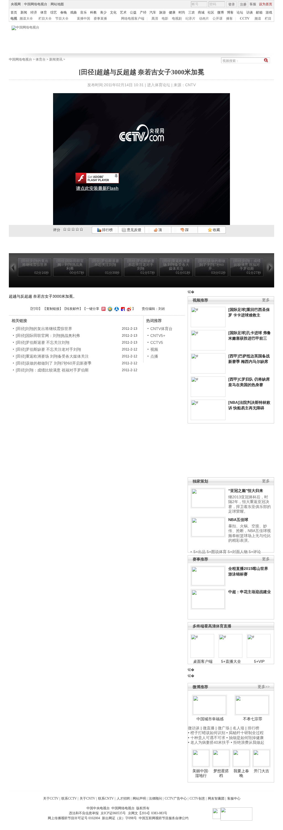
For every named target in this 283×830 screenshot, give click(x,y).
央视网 (16, 4)
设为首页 (265, 4)
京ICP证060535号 (113, 813)
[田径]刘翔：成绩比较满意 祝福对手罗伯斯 (52, 370)
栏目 (268, 18)
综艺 (53, 12)
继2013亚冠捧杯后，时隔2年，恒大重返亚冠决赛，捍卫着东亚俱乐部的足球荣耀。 (249, 504)
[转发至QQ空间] (109, 309)
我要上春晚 (241, 773)
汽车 (153, 12)
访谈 (249, 12)
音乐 (83, 12)
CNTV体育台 (161, 328)
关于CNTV (87, 798)
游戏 (269, 12)
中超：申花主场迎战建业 (249, 592)
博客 (230, 12)
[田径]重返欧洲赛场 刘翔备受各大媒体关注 (52, 356)
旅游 (162, 12)
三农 (191, 12)
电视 (14, 18)
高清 (154, 18)
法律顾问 (155, 798)
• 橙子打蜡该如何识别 (206, 732)
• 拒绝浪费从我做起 (247, 742)
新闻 (23, 12)
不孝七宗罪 (252, 719)
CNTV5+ (157, 335)
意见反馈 (133, 230)
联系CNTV (106, 798)
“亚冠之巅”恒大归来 (245, 490)
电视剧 (177, 18)
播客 (229, 18)
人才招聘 (123, 798)
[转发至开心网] (103, 309)
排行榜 (107, 230)
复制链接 (52, 309)
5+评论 (255, 551)
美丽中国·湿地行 (200, 773)
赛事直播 (100, 18)
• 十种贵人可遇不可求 (207, 737)
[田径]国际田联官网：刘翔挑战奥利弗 (48, 335)
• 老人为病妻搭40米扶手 (209, 742)
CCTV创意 (197, 798)
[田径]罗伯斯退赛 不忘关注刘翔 (42, 342)
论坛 (240, 12)
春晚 (63, 12)
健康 (172, 12)
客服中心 (233, 798)
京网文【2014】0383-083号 (147, 813)
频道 (258, 18)
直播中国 (83, 18)
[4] (69, 229)
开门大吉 (261, 771)
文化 (113, 12)
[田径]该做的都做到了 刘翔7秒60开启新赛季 (53, 363)
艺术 (123, 12)
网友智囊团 (216, 798)
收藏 (216, 230)
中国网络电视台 (35, 4)
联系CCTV (69, 798)
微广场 (223, 728)
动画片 (204, 18)
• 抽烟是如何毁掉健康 (245, 737)
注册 (243, 4)
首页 (14, 12)
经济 (33, 12)
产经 (143, 12)
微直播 (208, 728)
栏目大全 (45, 18)
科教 (93, 12)
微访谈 (194, 728)
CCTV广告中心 (176, 798)
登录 (231, 4)
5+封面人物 (238, 551)
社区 (211, 12)
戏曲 (73, 12)
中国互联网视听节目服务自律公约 (163, 818)
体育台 (41, 59)
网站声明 (139, 798)
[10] (81, 229)
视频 (154, 349)
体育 (43, 12)
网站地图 (57, 4)
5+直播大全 (231, 661)
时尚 (182, 12)
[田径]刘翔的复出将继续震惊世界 (44, 328)
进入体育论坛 (158, 85)
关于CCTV (51, 798)
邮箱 (259, 12)
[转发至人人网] (116, 309)
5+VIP (259, 661)
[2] (65, 229)
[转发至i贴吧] (122, 309)
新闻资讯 (55, 59)
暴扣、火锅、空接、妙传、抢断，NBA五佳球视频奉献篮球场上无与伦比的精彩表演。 (249, 533)
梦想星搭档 (221, 773)
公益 (133, 12)
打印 (35, 309)
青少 (103, 12)
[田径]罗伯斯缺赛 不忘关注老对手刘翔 (48, 349)
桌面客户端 (203, 661)
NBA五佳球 (238, 519)
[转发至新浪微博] (128, 309)
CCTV (245, 18)
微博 (220, 12)
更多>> (264, 687)
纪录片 (190, 18)
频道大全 (26, 18)
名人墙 (238, 728)
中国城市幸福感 (210, 719)
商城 (201, 12)
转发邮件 (72, 309)
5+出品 (199, 551)
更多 (266, 300)
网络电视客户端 (132, 18)
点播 (154, 356)
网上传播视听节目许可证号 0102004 (74, 818)
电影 (165, 18)
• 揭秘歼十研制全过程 (245, 732)
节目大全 (62, 18)
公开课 (217, 18)
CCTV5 (156, 342)
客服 (253, 4)
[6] (73, 229)
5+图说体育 (217, 551)
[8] (77, 229)
